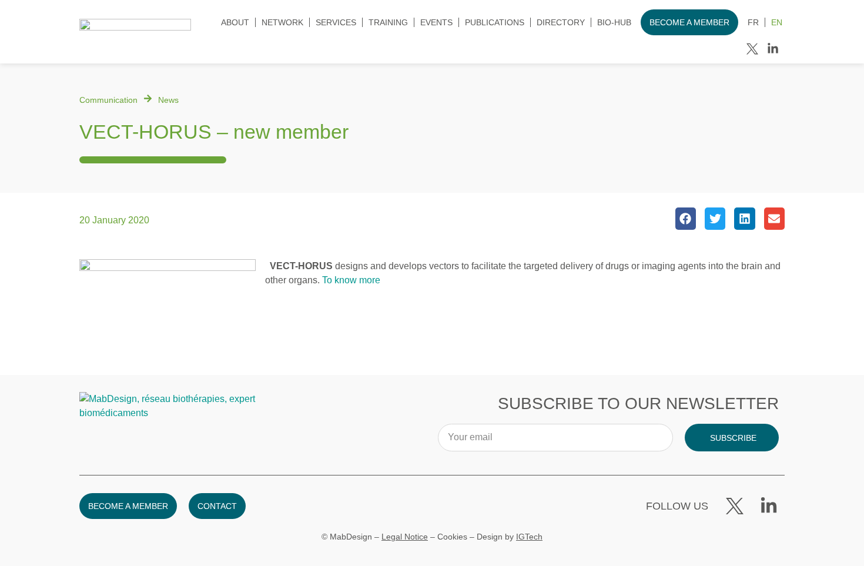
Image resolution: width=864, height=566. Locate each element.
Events (436, 22)
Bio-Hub (614, 22)
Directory (561, 22)
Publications (494, 22)
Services (336, 22)
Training (388, 22)
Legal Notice (404, 536)
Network (282, 22)
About (235, 22)
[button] (685, 218)
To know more (351, 280)
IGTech (529, 536)
